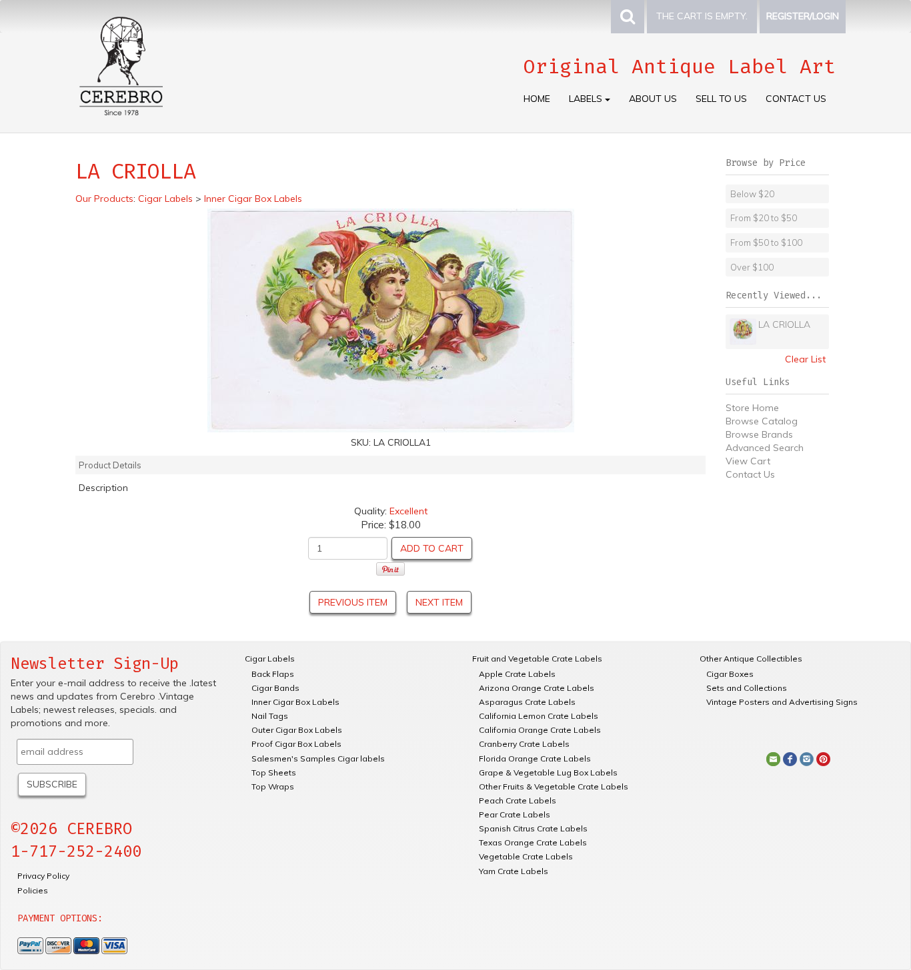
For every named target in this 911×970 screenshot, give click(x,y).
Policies (32, 890)
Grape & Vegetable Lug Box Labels (548, 772)
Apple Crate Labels (517, 674)
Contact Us (796, 99)
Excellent (408, 511)
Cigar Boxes (730, 674)
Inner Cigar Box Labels (295, 702)
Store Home (752, 408)
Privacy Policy (43, 876)
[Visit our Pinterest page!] (823, 758)
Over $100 (752, 267)
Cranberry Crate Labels (524, 744)
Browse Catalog (762, 421)
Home (537, 99)
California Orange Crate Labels (540, 730)
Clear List (805, 359)
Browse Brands (759, 434)
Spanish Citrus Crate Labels (533, 828)
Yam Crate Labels (513, 871)
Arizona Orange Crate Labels (536, 688)
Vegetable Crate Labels (526, 856)
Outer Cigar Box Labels (296, 730)
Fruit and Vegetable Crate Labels (537, 659)
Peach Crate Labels (517, 800)
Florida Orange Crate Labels (535, 758)
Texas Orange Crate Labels (533, 842)
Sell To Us (721, 99)
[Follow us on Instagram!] (807, 758)
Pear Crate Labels (514, 814)
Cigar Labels (270, 659)
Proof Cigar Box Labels (296, 744)
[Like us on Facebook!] (790, 758)
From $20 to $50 (763, 218)
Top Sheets (273, 772)
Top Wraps (272, 786)
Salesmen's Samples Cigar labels (318, 758)
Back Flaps (272, 674)
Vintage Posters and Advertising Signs (782, 702)
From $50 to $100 (766, 242)
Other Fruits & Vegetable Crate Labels (553, 786)
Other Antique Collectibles (751, 659)
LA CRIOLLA (784, 324)
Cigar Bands (275, 688)
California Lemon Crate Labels (538, 716)
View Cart (748, 461)
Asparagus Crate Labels (527, 702)
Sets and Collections (746, 688)
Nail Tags (269, 716)
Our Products (104, 199)
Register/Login (802, 16)
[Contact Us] (773, 758)
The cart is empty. (702, 16)
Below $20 (752, 194)
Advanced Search (765, 448)
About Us (653, 99)
